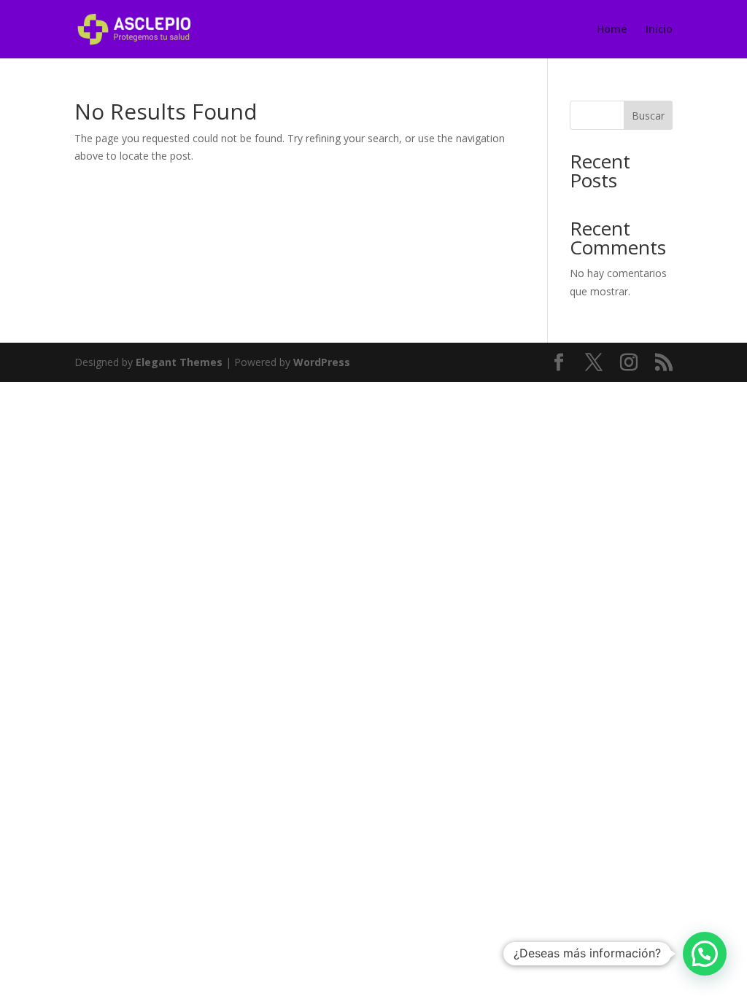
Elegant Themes (179, 362)
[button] (705, 954)
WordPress (321, 362)
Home (612, 30)
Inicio (659, 30)
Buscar (648, 115)
